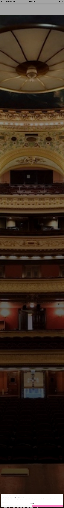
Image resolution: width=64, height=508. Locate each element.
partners (7, 496)
